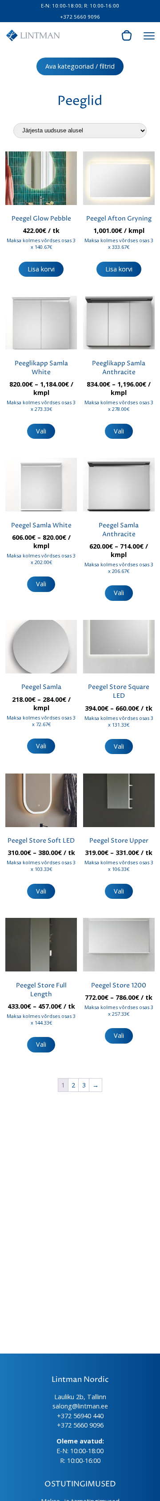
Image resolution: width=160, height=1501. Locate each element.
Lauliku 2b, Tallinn (80, 1397)
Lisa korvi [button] (41, 269)
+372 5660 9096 (80, 16)
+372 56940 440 (80, 1416)
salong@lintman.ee (80, 1406)
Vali (41, 431)
